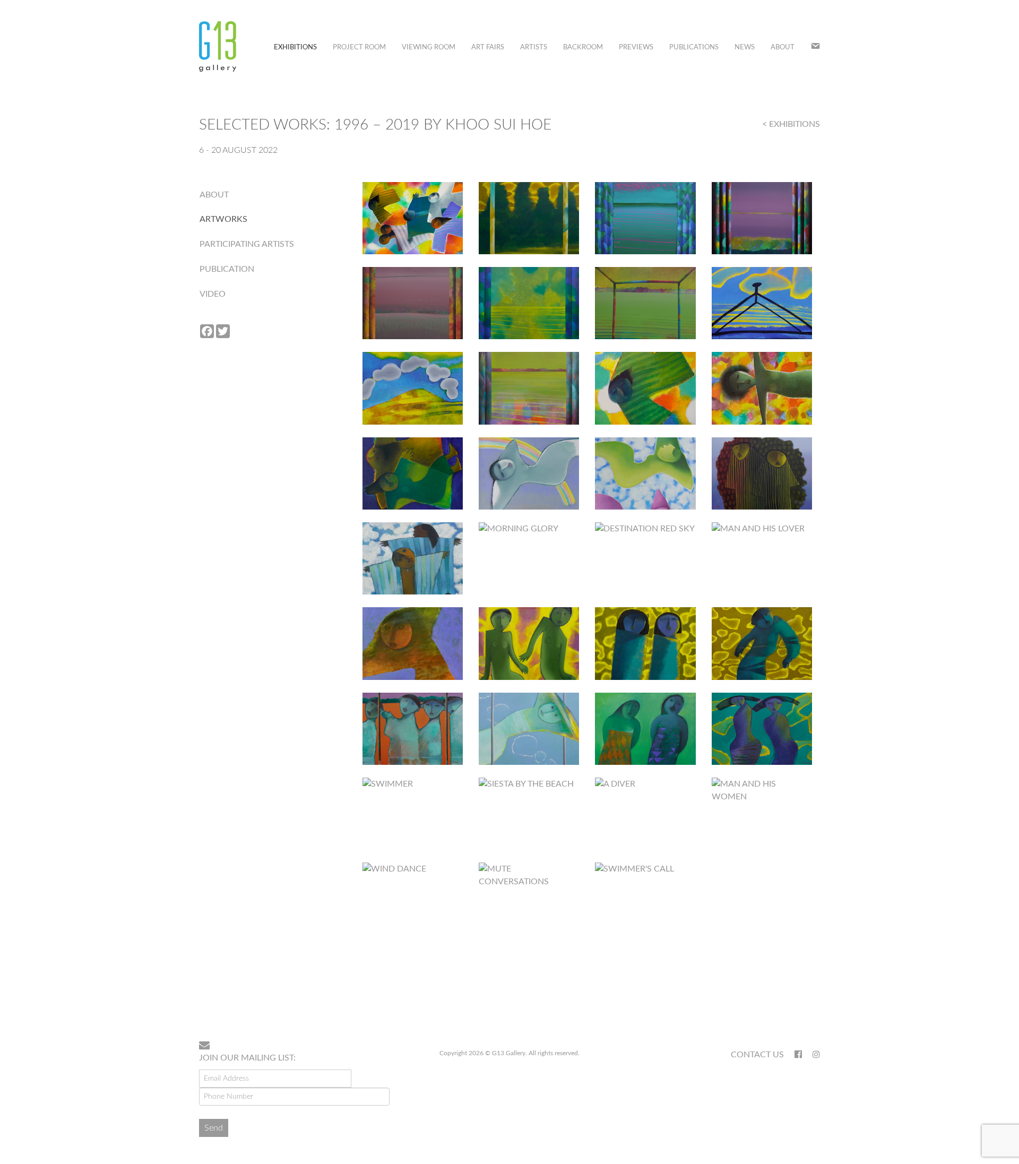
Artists (533, 47)
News (745, 47)
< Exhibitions (791, 124)
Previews (636, 47)
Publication (227, 269)
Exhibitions (295, 47)
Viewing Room (428, 47)
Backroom (583, 47)
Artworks (223, 219)
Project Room (359, 47)
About (783, 47)
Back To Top (792, 998)
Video (213, 294)
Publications (694, 47)
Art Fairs (487, 47)
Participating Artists (247, 244)
